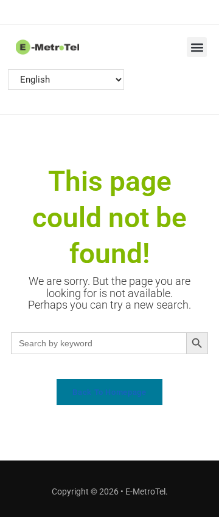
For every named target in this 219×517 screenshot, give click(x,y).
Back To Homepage (109, 392)
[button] (197, 47)
